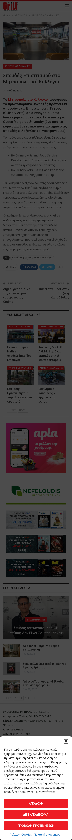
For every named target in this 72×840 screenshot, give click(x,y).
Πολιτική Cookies (20, 834)
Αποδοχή (36, 803)
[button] (66, 741)
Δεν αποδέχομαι (36, 814)
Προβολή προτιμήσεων (36, 826)
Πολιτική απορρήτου (47, 834)
